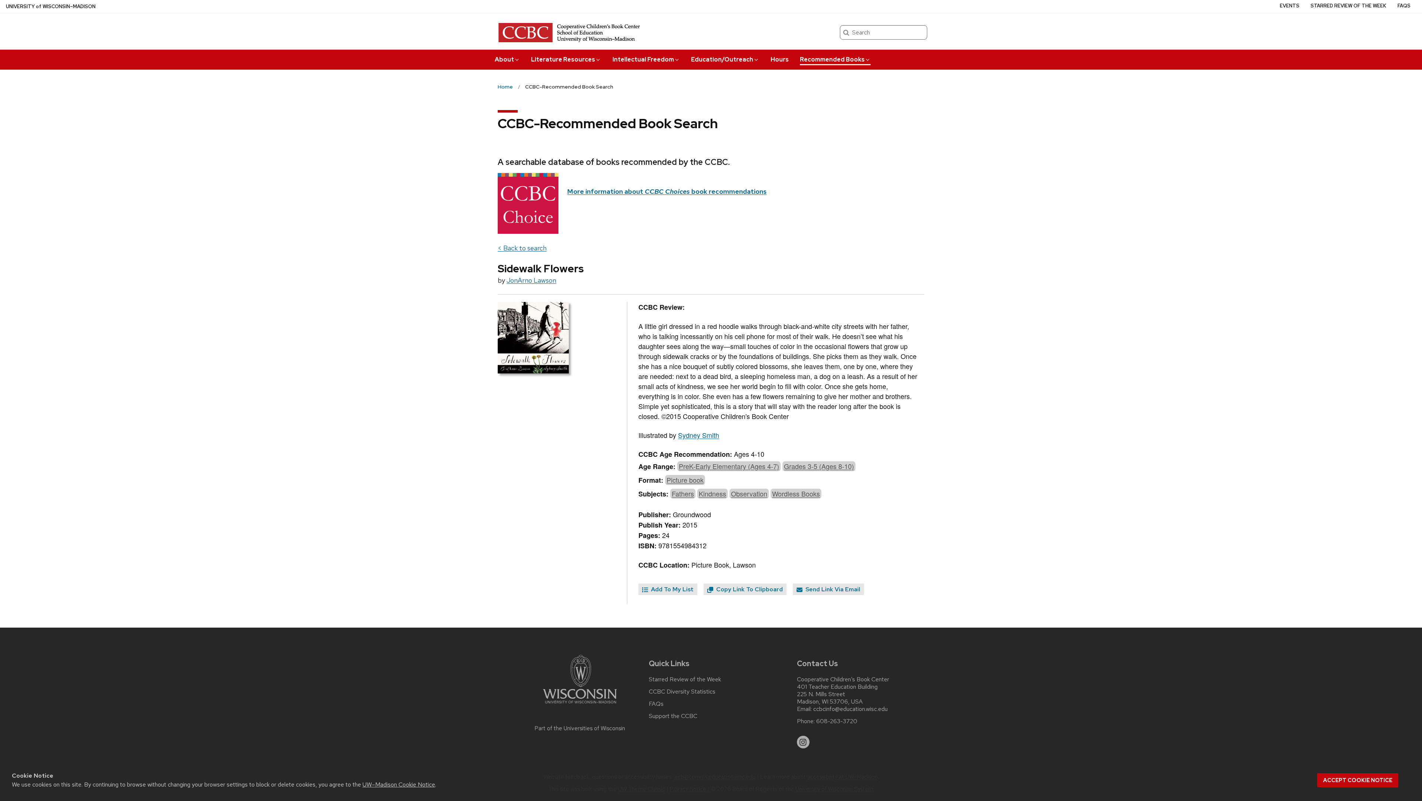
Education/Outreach (722, 59)
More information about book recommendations (667, 191)
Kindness (712, 493)
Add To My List (672, 589)
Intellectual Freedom (643, 59)
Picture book (685, 480)
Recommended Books (832, 59)
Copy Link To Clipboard (749, 589)
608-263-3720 (836, 721)
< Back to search (522, 248)
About (504, 59)
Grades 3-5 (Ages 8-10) (819, 466)
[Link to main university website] (580, 705)
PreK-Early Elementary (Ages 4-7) (729, 466)
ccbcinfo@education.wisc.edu (850, 709)
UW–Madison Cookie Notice (399, 784)
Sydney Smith (698, 435)
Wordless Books (796, 493)
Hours (780, 59)
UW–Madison (51, 6)
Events (1289, 6)
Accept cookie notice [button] (1357, 780)
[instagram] (803, 742)
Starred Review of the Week (1348, 6)
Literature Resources (563, 59)
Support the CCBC (673, 716)
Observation (749, 493)
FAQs (1404, 6)
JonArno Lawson (531, 280)
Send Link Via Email (832, 589)
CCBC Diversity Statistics (682, 691)
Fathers (683, 493)
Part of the (580, 728)
